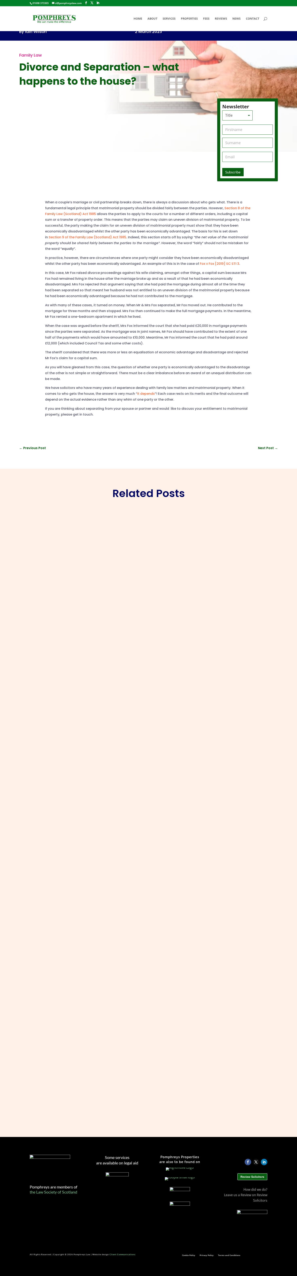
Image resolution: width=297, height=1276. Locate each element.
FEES (206, 18)
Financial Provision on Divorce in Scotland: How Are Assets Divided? (89, 1074)
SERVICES (169, 18)
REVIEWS (221, 18)
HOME (138, 18)
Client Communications (122, 1254)
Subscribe (233, 172)
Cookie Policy (188, 1255)
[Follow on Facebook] (248, 1162)
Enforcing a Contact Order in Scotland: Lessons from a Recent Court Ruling (96, 669)
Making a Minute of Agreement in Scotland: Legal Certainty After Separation (97, 872)
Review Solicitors (252, 1176)
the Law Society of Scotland (53, 1191)
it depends (146, 393)
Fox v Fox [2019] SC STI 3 (219, 263)
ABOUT (152, 18)
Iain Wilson (36, 31)
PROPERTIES (189, 18)
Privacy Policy (207, 1255)
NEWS (236, 18)
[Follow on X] (256, 1162)
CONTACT (252, 18)
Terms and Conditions (229, 1255)
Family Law (30, 55)
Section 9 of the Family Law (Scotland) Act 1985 (87, 237)
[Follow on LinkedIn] (264, 1162)
